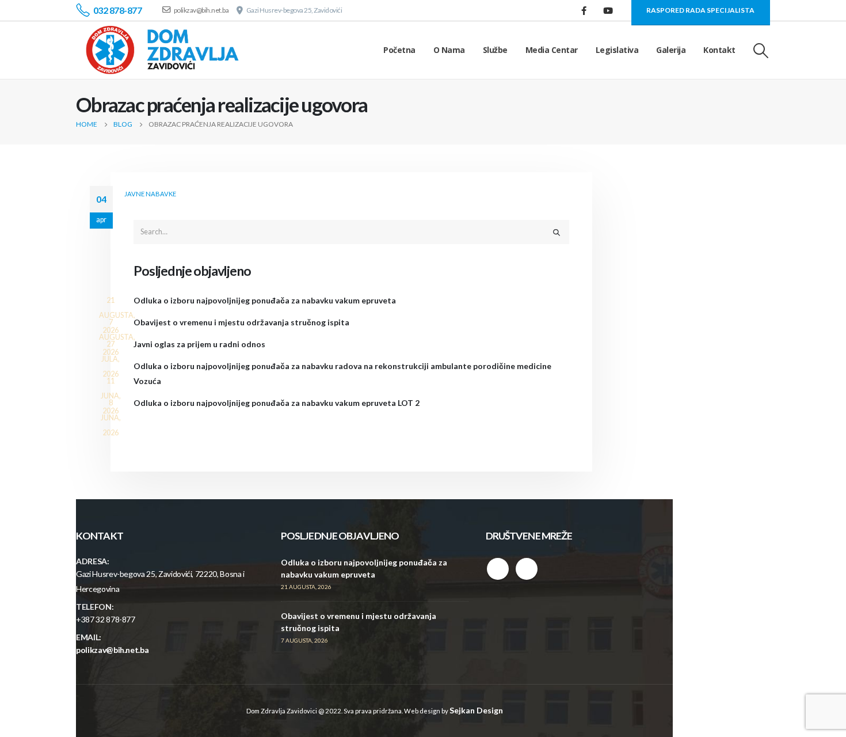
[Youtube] (608, 10)
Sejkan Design (476, 710)
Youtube (527, 569)
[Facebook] (584, 10)
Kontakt (719, 49)
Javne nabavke (150, 193)
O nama (449, 49)
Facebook (498, 569)
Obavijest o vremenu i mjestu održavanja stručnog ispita (241, 322)
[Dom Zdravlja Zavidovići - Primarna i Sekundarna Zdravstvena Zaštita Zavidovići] (162, 50)
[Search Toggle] (761, 50)
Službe (495, 49)
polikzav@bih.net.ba (112, 650)
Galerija (670, 49)
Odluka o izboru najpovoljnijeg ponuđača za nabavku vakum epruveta (265, 300)
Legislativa (617, 49)
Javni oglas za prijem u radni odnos (199, 344)
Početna (399, 49)
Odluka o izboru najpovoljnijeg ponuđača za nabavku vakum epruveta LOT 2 (277, 403)
